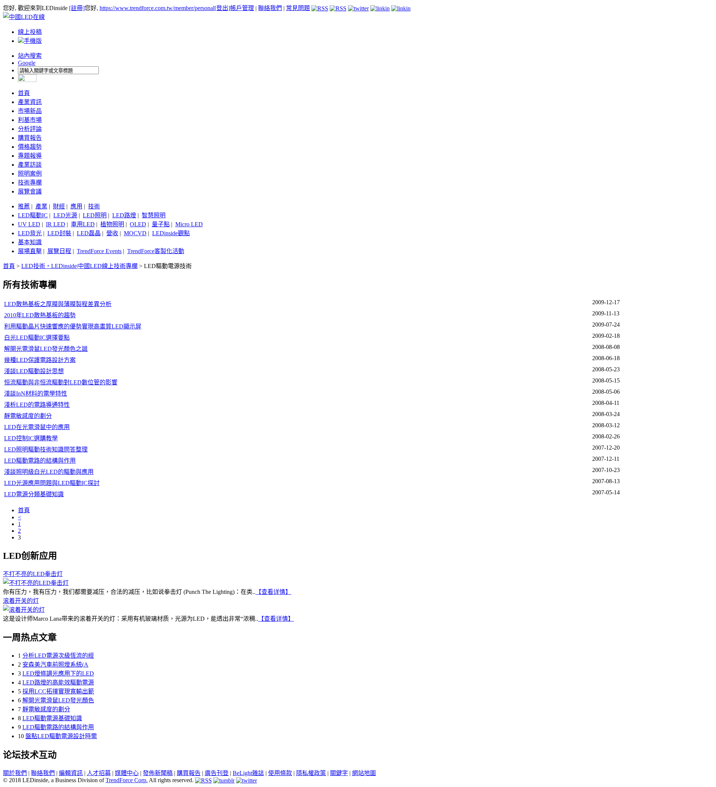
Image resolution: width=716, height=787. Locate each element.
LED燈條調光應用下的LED (58, 673)
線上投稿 (30, 32)
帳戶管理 (242, 8)
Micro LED (189, 224)
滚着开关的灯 (21, 601)
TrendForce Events (99, 251)
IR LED (55, 224)
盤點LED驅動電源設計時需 (61, 736)
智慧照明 (154, 215)
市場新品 (30, 111)
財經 (59, 206)
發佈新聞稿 (158, 773)
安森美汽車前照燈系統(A (55, 664)
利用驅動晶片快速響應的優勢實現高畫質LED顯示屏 (72, 326)
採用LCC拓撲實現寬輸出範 (58, 691)
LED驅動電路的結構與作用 (40, 460)
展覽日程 (59, 251)
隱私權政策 (311, 773)
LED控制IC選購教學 (31, 438)
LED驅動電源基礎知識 (52, 718)
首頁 (24, 93)
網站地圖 (364, 773)
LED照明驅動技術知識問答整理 (46, 449)
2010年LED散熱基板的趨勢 (40, 315)
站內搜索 (30, 56)
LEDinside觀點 (171, 233)
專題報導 (30, 155)
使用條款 (280, 773)
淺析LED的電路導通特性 (37, 405)
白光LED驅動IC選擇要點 (37, 337)
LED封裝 (59, 233)
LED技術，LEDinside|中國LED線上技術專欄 (79, 266)
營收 (112, 233)
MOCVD (135, 233)
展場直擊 (30, 251)
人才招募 (99, 773)
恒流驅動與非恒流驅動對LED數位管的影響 (60, 382)
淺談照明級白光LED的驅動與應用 (49, 472)
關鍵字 (339, 773)
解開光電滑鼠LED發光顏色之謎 (46, 349)
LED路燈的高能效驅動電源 (58, 682)
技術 (94, 206)
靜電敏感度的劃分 (28, 416)
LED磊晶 (89, 233)
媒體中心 (127, 773)
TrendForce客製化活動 (155, 251)
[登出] (222, 8)
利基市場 (30, 120)
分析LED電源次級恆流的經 (58, 655)
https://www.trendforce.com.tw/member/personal (157, 8)
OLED (138, 224)
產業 (41, 206)
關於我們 (15, 773)
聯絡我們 (270, 8)
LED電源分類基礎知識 (34, 494)
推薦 (24, 206)
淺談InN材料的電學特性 (35, 393)
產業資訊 (30, 102)
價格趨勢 (30, 147)
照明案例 (30, 173)
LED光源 (65, 215)
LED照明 (95, 215)
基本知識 (30, 242)
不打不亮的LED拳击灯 (33, 574)
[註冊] (77, 8)
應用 (76, 206)
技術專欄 (30, 182)
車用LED (83, 224)
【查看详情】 (273, 592)
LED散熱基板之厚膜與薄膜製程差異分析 (58, 304)
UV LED (29, 224)
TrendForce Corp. (127, 780)
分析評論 (30, 129)
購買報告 (30, 138)
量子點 (161, 224)
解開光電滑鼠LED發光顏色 (58, 700)
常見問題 (298, 8)
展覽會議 (30, 191)
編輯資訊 (71, 773)
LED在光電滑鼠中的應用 (37, 427)
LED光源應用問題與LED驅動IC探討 (52, 483)
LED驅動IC (33, 215)
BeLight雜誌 (248, 773)
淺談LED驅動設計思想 (34, 371)
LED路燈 (124, 215)
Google (26, 63)
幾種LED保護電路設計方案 (40, 360)
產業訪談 (30, 164)
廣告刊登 (217, 773)
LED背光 (30, 233)
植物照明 (112, 224)
